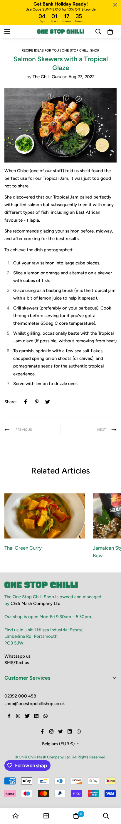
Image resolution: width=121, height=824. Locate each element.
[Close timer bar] (115, 4)
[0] (76, 816)
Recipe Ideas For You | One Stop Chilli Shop (60, 50)
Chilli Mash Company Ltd (35, 603)
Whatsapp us (17, 656)
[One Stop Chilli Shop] (60, 31)
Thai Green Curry (23, 548)
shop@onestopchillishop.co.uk (34, 703)
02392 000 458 (20, 696)
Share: (10, 401)
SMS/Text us (16, 662)
